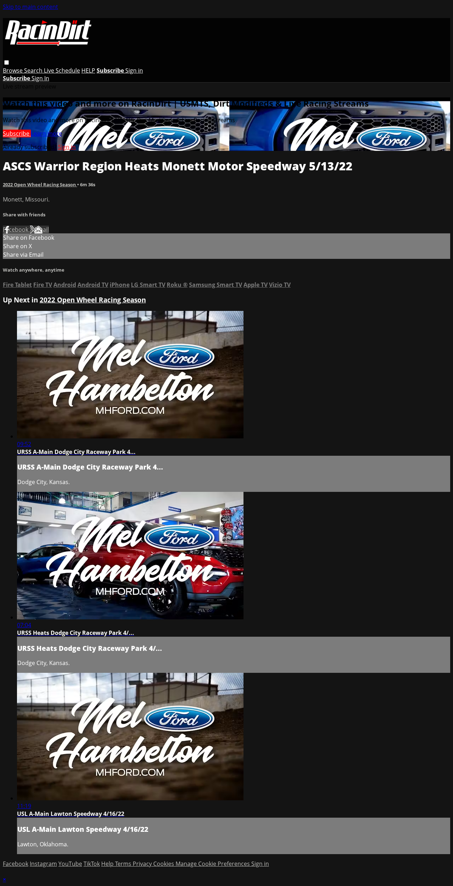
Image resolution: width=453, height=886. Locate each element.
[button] (6, 62)
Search (34, 70)
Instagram (43, 864)
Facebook (16, 229)
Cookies (164, 864)
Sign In (40, 78)
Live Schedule (62, 70)
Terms (124, 864)
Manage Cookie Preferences (213, 864)
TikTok (92, 864)
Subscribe (17, 133)
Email (41, 229)
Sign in (134, 70)
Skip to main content (30, 7)
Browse (13, 70)
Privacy (143, 864)
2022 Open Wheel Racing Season (40, 184)
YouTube (70, 864)
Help (108, 864)
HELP (88, 70)
